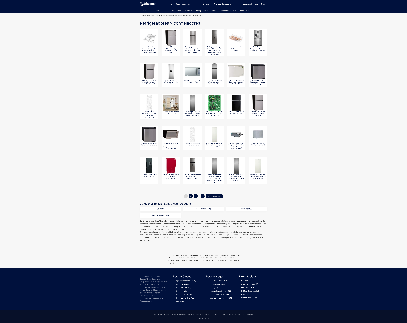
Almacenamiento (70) (218, 284)
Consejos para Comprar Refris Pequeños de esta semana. (149, 145)
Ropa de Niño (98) (183, 291)
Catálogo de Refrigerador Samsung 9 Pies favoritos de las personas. (258, 176)
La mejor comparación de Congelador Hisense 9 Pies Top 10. (236, 82)
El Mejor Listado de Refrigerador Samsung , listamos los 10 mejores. (258, 48)
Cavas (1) (160, 209)
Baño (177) (213, 288)
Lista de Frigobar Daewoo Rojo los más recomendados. (170, 176)
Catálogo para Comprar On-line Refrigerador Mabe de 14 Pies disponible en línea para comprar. (214, 178)
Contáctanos (246, 281)
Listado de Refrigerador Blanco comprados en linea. (192, 145)
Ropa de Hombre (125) (185, 298)
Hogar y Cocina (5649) (217, 281)
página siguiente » (214, 196)
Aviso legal (245, 294)
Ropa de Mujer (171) (184, 294)
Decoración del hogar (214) (220, 291)
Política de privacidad (250, 291)
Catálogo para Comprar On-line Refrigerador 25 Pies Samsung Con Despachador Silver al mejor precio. (214, 50)
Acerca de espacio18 (249, 284)
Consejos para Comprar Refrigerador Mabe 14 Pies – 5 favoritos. (214, 82)
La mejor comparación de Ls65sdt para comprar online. (236, 48)
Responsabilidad (247, 287)
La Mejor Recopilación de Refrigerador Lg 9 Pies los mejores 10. (214, 145)
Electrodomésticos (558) (219, 294)
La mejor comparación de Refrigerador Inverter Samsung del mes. (193, 176)
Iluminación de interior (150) (220, 298)
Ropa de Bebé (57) (183, 284)
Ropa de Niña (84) (183, 288)
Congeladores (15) (203, 209)
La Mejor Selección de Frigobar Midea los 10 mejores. (258, 145)
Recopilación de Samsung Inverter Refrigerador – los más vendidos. (214, 113)
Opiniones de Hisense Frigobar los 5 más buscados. (258, 113)
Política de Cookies (249, 298)
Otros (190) (180, 301)
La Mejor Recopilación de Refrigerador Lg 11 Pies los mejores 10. (171, 82)
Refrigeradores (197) (160, 215)
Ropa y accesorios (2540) (185, 281)
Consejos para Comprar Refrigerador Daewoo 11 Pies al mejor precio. (192, 113)
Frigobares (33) (246, 209)
